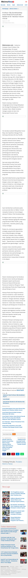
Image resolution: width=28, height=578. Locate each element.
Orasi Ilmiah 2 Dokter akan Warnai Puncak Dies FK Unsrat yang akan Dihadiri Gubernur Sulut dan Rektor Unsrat (13, 418)
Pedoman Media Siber (6, 574)
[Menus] (26, 1)
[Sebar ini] (4, 454)
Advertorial (3, 568)
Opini (21, 566)
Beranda (12, 566)
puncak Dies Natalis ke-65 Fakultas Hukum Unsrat (13, 402)
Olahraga (24, 569)
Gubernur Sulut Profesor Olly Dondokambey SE (14, 395)
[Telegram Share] (17, 454)
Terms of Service (12, 573)
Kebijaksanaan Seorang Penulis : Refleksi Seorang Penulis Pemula (21, 441)
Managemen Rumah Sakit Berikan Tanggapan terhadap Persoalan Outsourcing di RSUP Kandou (17, 514)
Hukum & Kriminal (16, 569)
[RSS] (14, 434)
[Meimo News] (7, 1)
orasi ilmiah (6, 399)
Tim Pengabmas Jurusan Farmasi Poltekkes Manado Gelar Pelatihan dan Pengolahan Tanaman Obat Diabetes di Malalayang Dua (18, 495)
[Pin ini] (13, 454)
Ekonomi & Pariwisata (6, 569)
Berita (17, 566)
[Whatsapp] (22, 454)
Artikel (8, 568)
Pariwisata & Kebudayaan (11, 570)
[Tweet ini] (9, 454)
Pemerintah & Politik (5, 572)
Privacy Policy (4, 573)
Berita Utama (15, 568)
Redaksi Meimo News (12, 462)
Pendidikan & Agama (16, 572)
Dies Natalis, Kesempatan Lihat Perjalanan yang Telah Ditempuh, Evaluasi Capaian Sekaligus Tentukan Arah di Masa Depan (18, 508)
